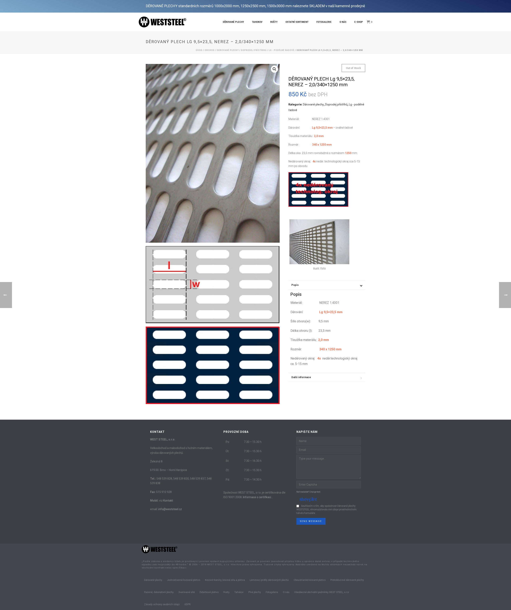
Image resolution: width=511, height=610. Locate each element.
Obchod (210, 50)
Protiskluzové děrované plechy (347, 580)
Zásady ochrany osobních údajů (162, 604)
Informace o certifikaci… (258, 497)
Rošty (273, 21)
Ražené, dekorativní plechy (159, 592)
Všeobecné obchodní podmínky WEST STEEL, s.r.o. (321, 592)
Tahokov (257, 21)
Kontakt (168, 500)
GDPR (187, 604)
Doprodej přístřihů (254, 50)
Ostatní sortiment (296, 21)
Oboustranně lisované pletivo (310, 580)
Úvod (199, 50)
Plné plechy (254, 592)
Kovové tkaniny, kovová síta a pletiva (225, 580)
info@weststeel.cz (170, 509)
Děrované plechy (233, 21)
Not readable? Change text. (308, 492)
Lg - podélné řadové (281, 50)
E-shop (358, 21)
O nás (343, 21)
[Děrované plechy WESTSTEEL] (160, 548)
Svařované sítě (186, 592)
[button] (274, 69)
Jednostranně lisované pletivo (183, 580)
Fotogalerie (324, 21)
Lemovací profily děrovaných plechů (269, 580)
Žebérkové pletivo (209, 592)
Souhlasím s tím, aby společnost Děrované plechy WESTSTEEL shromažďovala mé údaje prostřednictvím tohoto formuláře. (326, 510)
